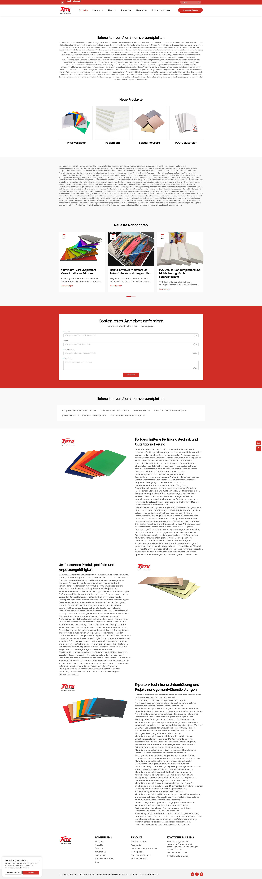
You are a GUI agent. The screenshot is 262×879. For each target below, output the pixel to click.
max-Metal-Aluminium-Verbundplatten (128, 415)
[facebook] (197, 874)
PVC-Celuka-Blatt (186, 142)
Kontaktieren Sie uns (161, 10)
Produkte (96, 10)
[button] (128, 296)
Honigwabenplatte (139, 858)
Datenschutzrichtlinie (149, 874)
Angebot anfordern (190, 10)
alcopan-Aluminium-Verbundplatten (79, 410)
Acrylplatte (136, 845)
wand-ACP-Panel (142, 410)
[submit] (199, 2)
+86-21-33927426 (179, 852)
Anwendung (126, 10)
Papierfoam (112, 142)
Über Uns (112, 10)
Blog (97, 862)
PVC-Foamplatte (138, 841)
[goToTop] (258, 448)
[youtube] (201, 874)
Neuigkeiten (141, 10)
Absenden (131, 374)
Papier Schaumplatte (140, 855)
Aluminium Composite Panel (144, 848)
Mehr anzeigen (67, 286)
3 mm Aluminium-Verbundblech (114, 410)
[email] (258, 443)
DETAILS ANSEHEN (76, 123)
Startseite (83, 10)
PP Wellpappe (137, 852)
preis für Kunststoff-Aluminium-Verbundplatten (84, 415)
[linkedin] (192, 874)
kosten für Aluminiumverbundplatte (170, 410)
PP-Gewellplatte (76, 142)
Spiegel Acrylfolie (149, 142)
